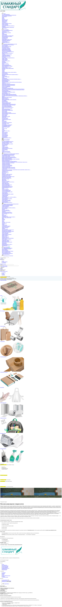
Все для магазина (4, 565)
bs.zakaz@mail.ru (6, 583)
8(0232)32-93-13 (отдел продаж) (6, 580)
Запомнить (2, 267)
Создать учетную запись (3, 266)
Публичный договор (5, 577)
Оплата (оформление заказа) (6, 575)
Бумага (3, 564)
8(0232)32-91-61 (4, 581)
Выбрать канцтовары (3, 280)
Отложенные (4, 262)
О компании (4, 572)
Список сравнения (4, 261)
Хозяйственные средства (5, 568)
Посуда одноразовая (5, 567)
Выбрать (1, 489)
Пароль (1, 265)
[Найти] (8, 257)
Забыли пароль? (4, 265)
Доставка (3, 576)
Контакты (3, 573)
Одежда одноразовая (5, 566)
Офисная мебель (4, 569)
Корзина (1, 271)
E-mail (1, 264)
